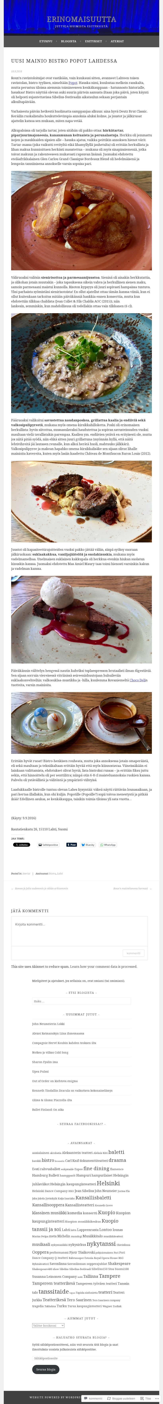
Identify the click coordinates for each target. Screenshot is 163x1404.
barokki (36, 1160)
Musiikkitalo (93, 1236)
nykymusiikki (59, 1245)
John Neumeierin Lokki (48, 1024)
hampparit (68, 1175)
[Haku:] (81, 1001)
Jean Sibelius (84, 1191)
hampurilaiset (102, 1175)
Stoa (111, 1269)
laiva (73, 1230)
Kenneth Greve (104, 1205)
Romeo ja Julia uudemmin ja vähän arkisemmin (41, 888)
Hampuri (83, 1175)
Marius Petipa (40, 1236)
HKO (71, 1191)
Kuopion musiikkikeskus (83, 1221)
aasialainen (40, 1153)
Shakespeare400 (42, 1269)
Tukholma (50, 1306)
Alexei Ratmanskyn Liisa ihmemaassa (58, 1033)
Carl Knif (72, 1160)
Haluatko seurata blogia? (81, 1337)
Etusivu (45, 41)
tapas (72, 1292)
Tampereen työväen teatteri (96, 1284)
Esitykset (93, 41)
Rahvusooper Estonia (81, 1258)
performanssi (59, 1252)
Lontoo (105, 1229)
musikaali (41, 1244)
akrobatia (55, 1153)
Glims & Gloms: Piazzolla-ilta (52, 1100)
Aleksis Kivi (100, 1153)
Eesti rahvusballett (46, 1169)
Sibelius (64, 1269)
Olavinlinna (123, 1244)
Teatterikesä (54, 1299)
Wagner (107, 1306)
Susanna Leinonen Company (54, 1276)
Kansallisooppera (48, 1205)
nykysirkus (77, 1244)
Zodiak (117, 1306)
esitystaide (67, 1169)
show (56, 1269)
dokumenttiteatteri (94, 1161)
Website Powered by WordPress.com (61, 1397)
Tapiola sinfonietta (87, 1292)
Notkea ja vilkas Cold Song (50, 1052)
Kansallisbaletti (93, 1197)
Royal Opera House (106, 1258)
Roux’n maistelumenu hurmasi (131, 888)
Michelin (63, 1236)
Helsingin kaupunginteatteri (73, 1184)
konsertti (90, 1213)
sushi (80, 1277)
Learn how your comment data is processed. (103, 966)
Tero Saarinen (79, 1299)
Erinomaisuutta (81, 19)
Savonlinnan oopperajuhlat (87, 1264)
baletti (116, 1152)
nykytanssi (101, 1243)
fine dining (96, 1168)
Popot (73, 83)
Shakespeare (119, 1263)
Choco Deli (138, 680)
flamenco (116, 1169)
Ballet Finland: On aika (48, 1109)
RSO (120, 1258)
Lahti (60, 873)
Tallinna (90, 1276)
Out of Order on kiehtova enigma (55, 1081)
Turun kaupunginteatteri (85, 1306)
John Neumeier (106, 1191)
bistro (52, 873)
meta (53, 1236)
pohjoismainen (104, 1252)
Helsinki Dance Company (50, 1191)
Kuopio (106, 1212)
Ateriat (117, 41)
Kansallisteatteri (79, 1205)
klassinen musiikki (49, 1212)
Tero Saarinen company (106, 1300)
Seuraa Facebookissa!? (81, 1124)
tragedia (38, 1306)
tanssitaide (54, 1291)
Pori (116, 1252)
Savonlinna (58, 1263)
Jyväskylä (51, 1198)
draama (117, 1160)
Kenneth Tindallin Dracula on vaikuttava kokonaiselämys (72, 1090)
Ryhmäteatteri (40, 1263)
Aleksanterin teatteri (77, 1153)
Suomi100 (122, 1269)
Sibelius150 (100, 1269)
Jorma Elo (124, 1191)
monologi (76, 1236)
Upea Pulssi (40, 1071)
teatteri (105, 1292)
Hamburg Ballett (45, 1175)
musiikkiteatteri (113, 1236)
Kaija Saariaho (66, 1198)
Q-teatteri (61, 1258)
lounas (118, 1230)
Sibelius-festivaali (80, 1269)
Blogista (68, 41)
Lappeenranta (88, 1230)
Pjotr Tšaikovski (82, 1252)
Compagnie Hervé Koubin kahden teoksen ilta (64, 1043)
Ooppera (40, 1252)
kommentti (133, 953)
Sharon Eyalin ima (45, 1062)
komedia (74, 1212)
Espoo (79, 1169)
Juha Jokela (38, 1198)
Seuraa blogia (45, 1369)
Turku (62, 1306)
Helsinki (108, 1183)
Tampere (109, 1275)
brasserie (59, 1161)
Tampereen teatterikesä (53, 1283)
